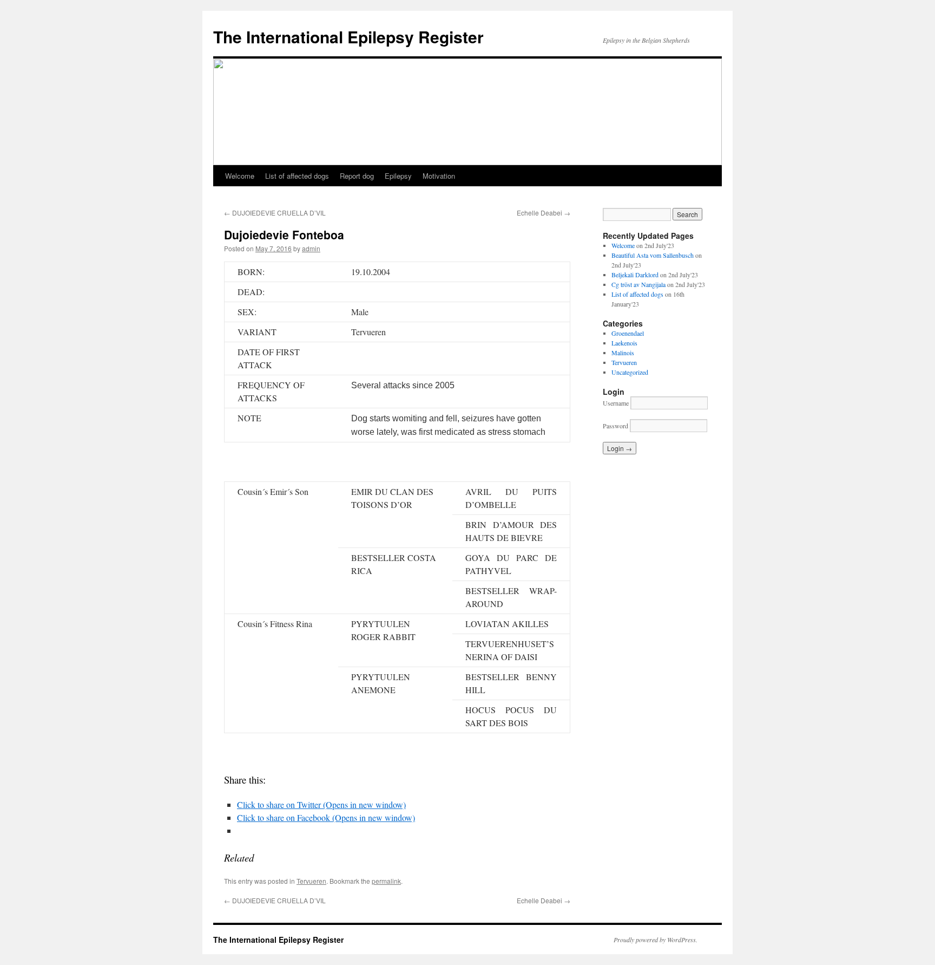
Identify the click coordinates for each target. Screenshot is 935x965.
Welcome (239, 176)
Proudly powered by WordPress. (655, 939)
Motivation (439, 176)
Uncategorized (629, 372)
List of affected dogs (297, 176)
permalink (386, 880)
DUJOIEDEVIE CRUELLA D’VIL (275, 212)
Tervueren (311, 880)
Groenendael (627, 333)
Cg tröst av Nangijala (638, 284)
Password (615, 425)
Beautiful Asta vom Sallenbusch (652, 255)
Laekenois (624, 342)
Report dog (357, 176)
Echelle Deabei (543, 212)
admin (311, 248)
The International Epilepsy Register (348, 36)
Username (616, 403)
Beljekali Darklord (635, 274)
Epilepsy (398, 176)
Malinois (622, 352)
